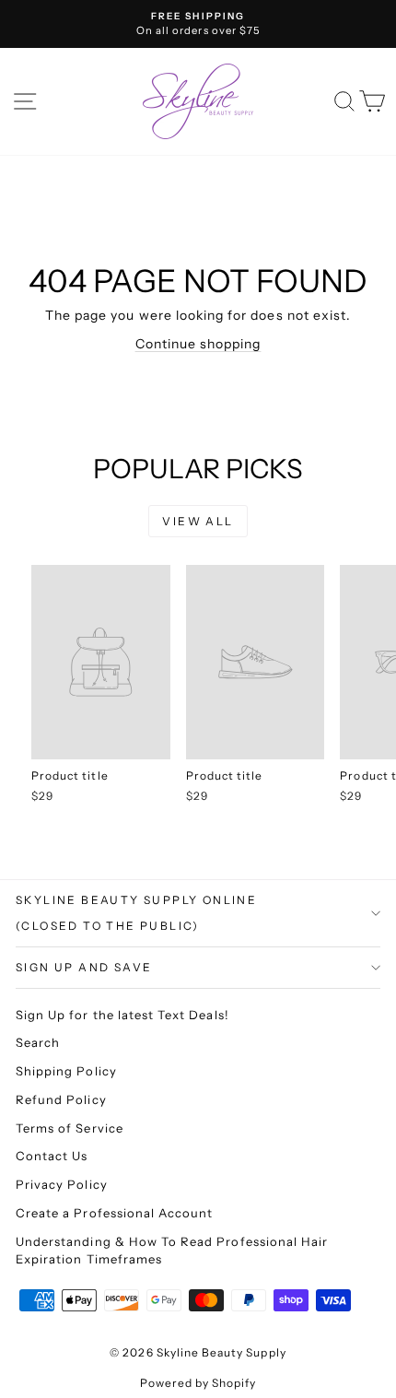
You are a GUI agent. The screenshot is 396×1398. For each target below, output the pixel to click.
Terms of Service (69, 1128)
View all (197, 521)
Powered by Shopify (198, 1383)
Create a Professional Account (114, 1212)
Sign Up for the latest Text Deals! (122, 1014)
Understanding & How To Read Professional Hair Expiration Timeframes (172, 1250)
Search (38, 1042)
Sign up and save (84, 967)
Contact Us (52, 1155)
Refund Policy (61, 1099)
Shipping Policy (66, 1070)
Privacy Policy (62, 1184)
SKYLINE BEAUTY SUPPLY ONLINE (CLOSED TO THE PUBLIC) (136, 913)
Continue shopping (198, 343)
